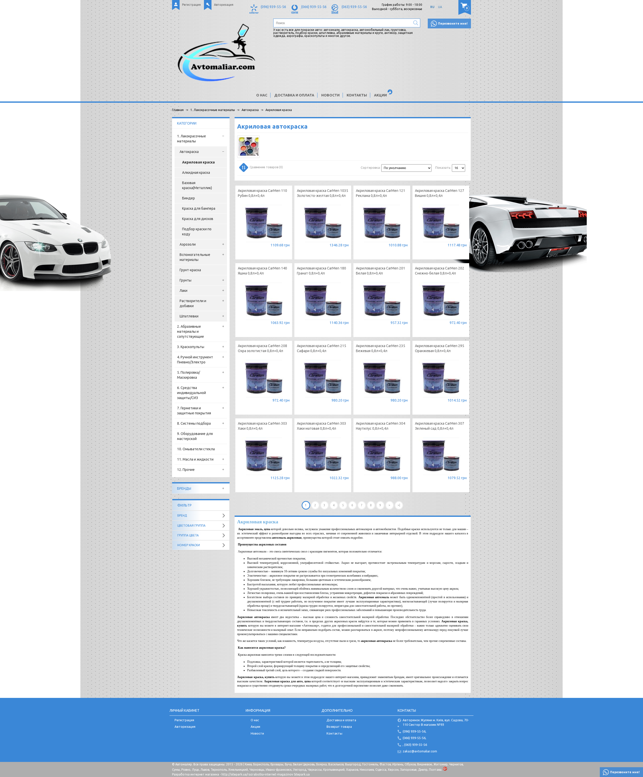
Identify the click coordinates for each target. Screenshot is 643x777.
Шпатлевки (189, 316)
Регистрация (191, 4)
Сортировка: (371, 167)
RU (432, 7)
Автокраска (189, 152)
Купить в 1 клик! (263, 246)
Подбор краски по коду (196, 231)
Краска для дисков (197, 219)
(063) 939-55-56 (354, 7)
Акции (380, 95)
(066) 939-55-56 (314, 7)
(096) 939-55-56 (273, 7)
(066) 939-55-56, (414, 738)
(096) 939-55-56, (414, 731)
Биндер (188, 198)
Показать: (443, 167)
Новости (330, 95)
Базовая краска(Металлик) (197, 185)
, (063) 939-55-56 (415, 744)
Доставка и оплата (294, 95)
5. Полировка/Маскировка (188, 374)
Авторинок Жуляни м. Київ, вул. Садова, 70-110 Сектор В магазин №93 (436, 722)
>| (399, 505)
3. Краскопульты (190, 347)
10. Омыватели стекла (196, 449)
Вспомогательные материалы (195, 257)
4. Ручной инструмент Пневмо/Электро (195, 359)
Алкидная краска (196, 173)
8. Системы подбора (194, 423)
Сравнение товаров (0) (266, 167)
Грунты (185, 280)
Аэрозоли (188, 244)
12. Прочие (186, 470)
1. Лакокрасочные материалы (191, 138)
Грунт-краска (190, 270)
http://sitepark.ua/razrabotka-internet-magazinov (257, 774)
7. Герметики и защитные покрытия (194, 410)
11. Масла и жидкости (195, 459)
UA (440, 7)
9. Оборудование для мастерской (195, 436)
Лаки (183, 291)
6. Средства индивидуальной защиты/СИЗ (191, 393)
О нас (261, 95)
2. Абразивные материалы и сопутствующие (190, 331)
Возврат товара (339, 726)
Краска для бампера (198, 208)
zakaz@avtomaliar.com (420, 751)
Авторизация (223, 4)
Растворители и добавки (193, 303)
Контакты (357, 95)
